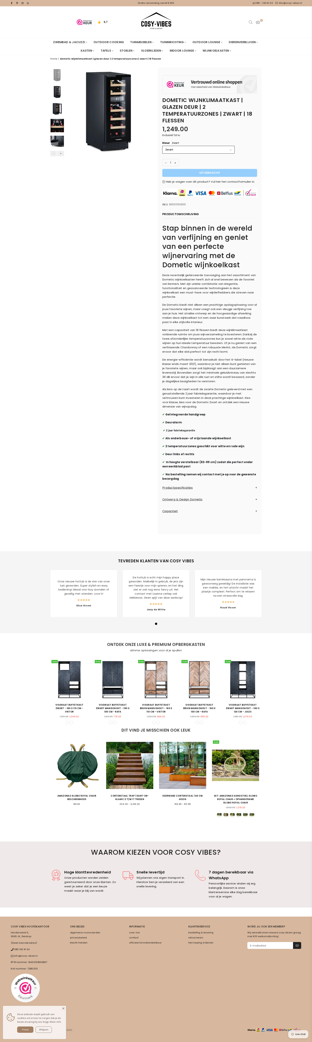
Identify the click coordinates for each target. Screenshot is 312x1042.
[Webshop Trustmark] (209, 85)
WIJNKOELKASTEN (216, 51)
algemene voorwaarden (85, 932)
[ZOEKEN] (250, 22)
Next (150, 111)
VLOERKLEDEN (151, 51)
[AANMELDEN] (297, 945)
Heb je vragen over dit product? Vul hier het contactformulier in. (210, 182)
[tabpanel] (84, 593)
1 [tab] (156, 624)
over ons (134, 932)
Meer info (55, 1021)
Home (53, 58)
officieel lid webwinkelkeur (145, 942)
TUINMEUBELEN (141, 42)
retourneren (195, 937)
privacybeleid (78, 937)
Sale (54, 661)
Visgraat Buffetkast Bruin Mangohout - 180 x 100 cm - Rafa (199, 708)
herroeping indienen (201, 942)
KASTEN (87, 51)
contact (133, 937)
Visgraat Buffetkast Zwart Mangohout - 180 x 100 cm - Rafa (112, 708)
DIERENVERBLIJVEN (242, 42)
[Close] (63, 1008)
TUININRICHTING (172, 42)
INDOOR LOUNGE (182, 51)
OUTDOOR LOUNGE (206, 42)
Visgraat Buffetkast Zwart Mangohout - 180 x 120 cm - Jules (242, 708)
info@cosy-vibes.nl (290, 3)
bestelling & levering (200, 932)
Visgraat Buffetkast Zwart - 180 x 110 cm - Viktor (69, 708)
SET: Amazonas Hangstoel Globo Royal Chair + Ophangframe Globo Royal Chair (235, 799)
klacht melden (79, 942)
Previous (69, 111)
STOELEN (126, 51)
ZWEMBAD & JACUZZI (69, 42)
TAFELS (106, 51)
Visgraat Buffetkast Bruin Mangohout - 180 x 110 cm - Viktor (156, 708)
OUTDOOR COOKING (109, 42)
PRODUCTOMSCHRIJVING (180, 214)
